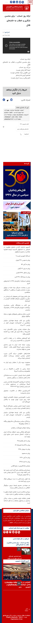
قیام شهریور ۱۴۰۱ (24, 124)
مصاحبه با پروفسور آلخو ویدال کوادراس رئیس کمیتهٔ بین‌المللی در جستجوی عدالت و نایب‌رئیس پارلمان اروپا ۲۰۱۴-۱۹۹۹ (17, 384)
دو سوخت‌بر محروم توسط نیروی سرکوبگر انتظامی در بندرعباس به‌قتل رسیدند (17, 486)
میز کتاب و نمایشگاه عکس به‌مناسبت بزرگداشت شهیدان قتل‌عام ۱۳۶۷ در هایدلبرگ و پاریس (17, 307)
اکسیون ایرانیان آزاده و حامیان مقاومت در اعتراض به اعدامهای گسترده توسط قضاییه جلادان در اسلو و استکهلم (17, 249)
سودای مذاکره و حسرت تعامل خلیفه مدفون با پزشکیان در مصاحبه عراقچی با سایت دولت (17, 493)
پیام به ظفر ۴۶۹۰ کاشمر (23, 273)
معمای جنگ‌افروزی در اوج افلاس (20, 466)
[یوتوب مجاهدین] (17, 2)
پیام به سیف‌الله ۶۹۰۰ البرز (22, 277)
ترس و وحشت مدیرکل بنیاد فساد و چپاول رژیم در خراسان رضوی (14, 584)
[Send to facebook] (4, 99)
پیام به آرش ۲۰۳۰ (25, 457)
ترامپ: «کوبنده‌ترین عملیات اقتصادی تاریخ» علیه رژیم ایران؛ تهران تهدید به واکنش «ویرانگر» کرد (17, 399)
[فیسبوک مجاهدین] (11, 2)
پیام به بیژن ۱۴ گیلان (24, 268)
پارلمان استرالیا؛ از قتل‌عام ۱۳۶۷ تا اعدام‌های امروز (17, 282)
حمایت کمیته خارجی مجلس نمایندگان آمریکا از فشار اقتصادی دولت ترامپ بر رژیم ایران (17, 407)
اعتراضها (7, 32)
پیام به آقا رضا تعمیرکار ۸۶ (22, 445)
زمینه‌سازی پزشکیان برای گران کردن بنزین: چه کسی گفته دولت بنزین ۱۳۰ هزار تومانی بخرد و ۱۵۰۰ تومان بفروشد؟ (17, 472)
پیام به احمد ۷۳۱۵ (24, 462)
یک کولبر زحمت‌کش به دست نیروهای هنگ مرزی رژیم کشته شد (17, 480)
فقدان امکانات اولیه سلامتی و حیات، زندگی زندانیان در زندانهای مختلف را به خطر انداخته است (17, 500)
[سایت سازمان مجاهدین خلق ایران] (16, 7)
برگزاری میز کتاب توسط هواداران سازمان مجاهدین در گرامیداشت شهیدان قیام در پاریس (17, 414)
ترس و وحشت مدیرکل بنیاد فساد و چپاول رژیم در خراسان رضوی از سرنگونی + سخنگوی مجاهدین (17, 290)
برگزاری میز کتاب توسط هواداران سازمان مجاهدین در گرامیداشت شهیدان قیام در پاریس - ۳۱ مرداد (17, 322)
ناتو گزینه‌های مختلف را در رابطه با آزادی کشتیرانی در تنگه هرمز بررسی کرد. (17, 339)
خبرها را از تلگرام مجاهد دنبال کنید (16, 91)
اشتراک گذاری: (25, 100)
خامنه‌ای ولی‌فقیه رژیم (23, 129)
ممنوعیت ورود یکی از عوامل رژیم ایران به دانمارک (17, 363)
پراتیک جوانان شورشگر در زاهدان (20, 428)
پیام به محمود (26, 453)
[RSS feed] (23, 2)
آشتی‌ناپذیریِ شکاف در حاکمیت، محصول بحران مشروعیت (17, 392)
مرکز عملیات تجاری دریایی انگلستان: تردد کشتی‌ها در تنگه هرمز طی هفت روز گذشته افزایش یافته (17, 331)
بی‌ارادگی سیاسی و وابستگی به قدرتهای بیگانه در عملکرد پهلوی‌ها (17, 422)
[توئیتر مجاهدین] (14, 2)
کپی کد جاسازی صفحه (22, 107)
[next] (19, 583)
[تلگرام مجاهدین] (20, 2)
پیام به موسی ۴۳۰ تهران (23, 260)
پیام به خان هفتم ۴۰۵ (23, 441)
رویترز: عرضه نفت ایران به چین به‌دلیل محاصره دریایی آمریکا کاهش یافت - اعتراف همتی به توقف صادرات (17, 347)
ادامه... (10, 523)
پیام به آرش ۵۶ (25, 264)
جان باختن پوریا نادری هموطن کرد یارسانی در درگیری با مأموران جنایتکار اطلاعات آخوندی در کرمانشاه (17, 298)
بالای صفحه (27, 609)
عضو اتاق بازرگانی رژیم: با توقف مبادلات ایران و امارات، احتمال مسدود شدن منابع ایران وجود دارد (17, 434)
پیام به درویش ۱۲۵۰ (24, 449)
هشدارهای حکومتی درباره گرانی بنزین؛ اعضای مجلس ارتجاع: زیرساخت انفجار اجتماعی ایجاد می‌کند (17, 355)
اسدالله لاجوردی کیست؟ (23, 256)
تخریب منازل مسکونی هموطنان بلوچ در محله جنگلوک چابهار (17, 315)
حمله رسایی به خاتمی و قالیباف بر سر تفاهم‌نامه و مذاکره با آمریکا (17, 370)
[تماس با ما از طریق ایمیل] (16, 532)
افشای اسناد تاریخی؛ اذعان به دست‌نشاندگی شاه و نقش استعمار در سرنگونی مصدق (17, 376)
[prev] (19, 549)
